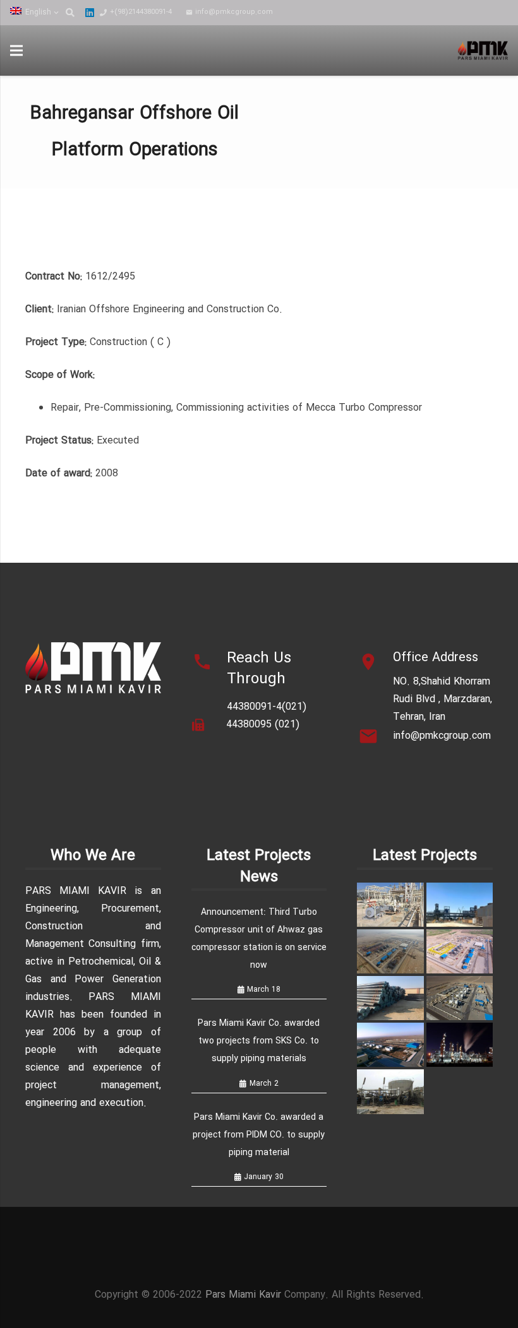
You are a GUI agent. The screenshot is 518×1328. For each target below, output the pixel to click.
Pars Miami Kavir (243, 1295)
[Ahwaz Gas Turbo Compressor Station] (390, 951)
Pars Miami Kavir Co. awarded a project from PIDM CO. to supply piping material (259, 1135)
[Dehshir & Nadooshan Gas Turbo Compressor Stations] (390, 1045)
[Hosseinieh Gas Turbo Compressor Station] (459, 951)
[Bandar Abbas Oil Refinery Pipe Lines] (390, 1091)
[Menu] (16, 50)
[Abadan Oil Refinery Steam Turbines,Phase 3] (459, 1045)
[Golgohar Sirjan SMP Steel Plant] (459, 905)
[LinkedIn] (90, 13)
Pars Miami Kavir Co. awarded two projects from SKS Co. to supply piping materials (259, 1041)
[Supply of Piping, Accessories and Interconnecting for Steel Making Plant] (390, 998)
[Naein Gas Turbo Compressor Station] (459, 998)
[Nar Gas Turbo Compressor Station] (390, 905)
